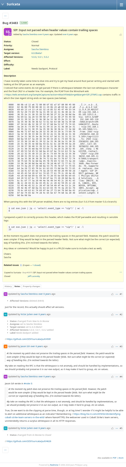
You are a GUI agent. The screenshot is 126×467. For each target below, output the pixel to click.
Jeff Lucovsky (34, 276)
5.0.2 (46, 56)
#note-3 (28, 383)
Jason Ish (25, 346)
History (8, 286)
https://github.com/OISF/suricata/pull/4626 (29, 441)
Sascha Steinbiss (30, 34)
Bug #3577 (27, 272)
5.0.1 (40, 56)
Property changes (31, 286)
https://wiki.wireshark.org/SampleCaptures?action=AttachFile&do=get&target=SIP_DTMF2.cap (54, 94)
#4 (121, 376)
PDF (114, 458)
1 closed (36, 265)
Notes (17, 286)
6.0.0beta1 (37, 53)
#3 (121, 346)
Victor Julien (27, 314)
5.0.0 (34, 56)
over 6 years (43, 34)
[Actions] (120, 272)
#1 (121, 294)
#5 (121, 428)
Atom (121, 458)
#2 (121, 314)
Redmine (54, 465)
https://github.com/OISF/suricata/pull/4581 (29, 339)
